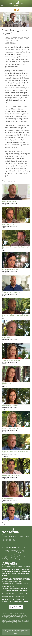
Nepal (20, 601)
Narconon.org (6, 599)
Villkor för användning (22, 615)
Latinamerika (14, 601)
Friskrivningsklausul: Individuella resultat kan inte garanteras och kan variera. (15, 617)
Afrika (26, 601)
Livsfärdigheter (6, 559)
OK (15, 633)
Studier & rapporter (18, 573)
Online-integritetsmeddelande (9, 615)
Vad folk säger (17, 559)
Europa (17, 599)
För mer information (8, 586)
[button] (16, 608)
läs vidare (19, 633)
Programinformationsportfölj (11, 588)
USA (13, 599)
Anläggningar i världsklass (12, 571)
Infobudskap (23, 590)
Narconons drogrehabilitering (11, 555)
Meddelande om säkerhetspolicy (9, 616)
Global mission (15, 569)
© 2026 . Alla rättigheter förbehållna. (14, 613)
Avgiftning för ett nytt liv (17, 557)
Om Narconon (6, 569)
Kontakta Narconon (12, 590)
